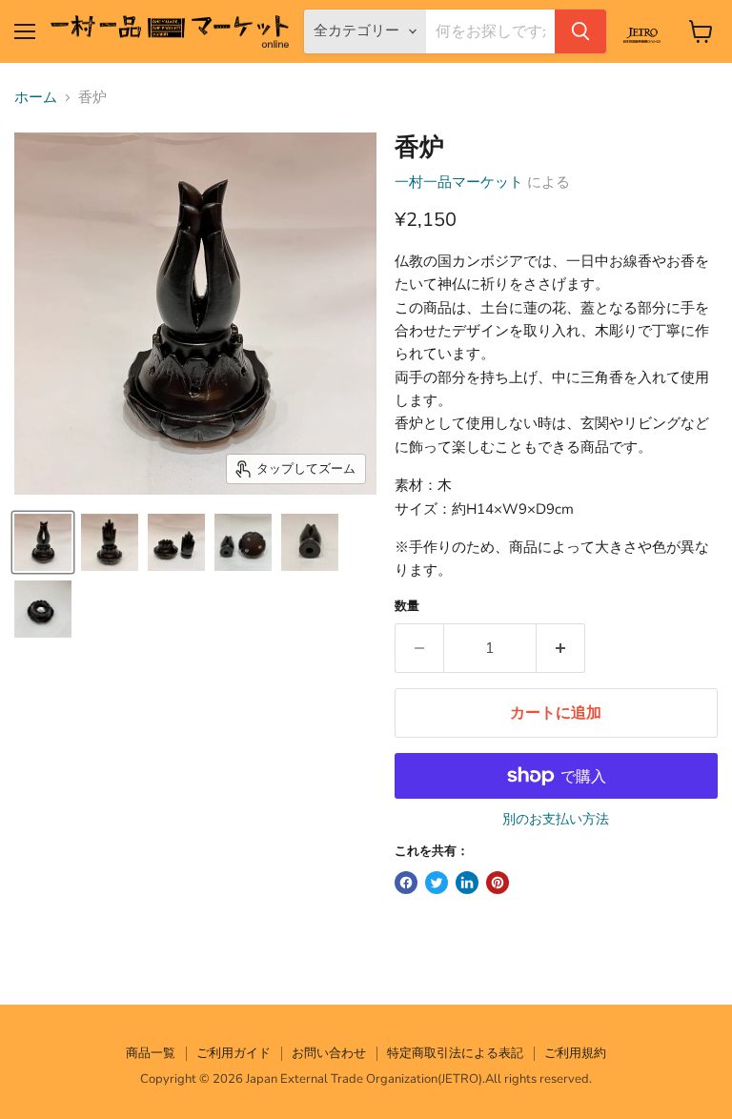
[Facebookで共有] (406, 882)
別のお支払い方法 (555, 819)
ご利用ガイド (233, 1053)
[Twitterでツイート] (436, 882)
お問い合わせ (329, 1053)
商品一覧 (150, 1053)
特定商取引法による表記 (455, 1053)
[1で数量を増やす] (561, 648)
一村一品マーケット (459, 182)
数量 (407, 607)
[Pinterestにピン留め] (497, 882)
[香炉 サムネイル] (42, 542)
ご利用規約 (575, 1053)
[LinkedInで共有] (467, 882)
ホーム (35, 98)
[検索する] (580, 31)
